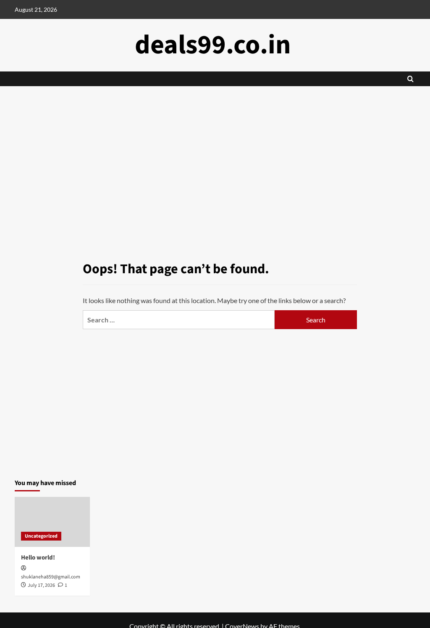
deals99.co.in (213, 45)
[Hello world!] (52, 522)
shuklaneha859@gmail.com (50, 577)
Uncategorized (41, 536)
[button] (410, 78)
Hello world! (38, 557)
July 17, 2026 (41, 585)
